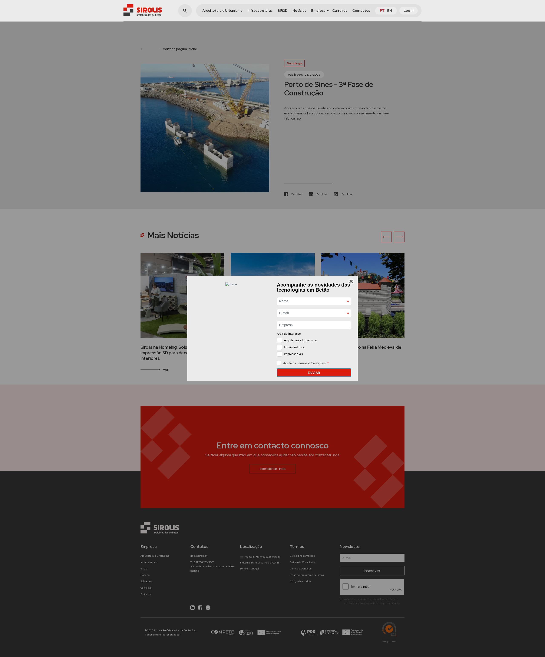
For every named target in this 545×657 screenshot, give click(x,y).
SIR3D (282, 10)
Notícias (299, 10)
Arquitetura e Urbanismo (222, 10)
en (389, 10)
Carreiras (339, 10)
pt (382, 10)
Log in (408, 10)
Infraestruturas (260, 10)
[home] (142, 10)
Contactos (361, 10)
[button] (319, 10)
